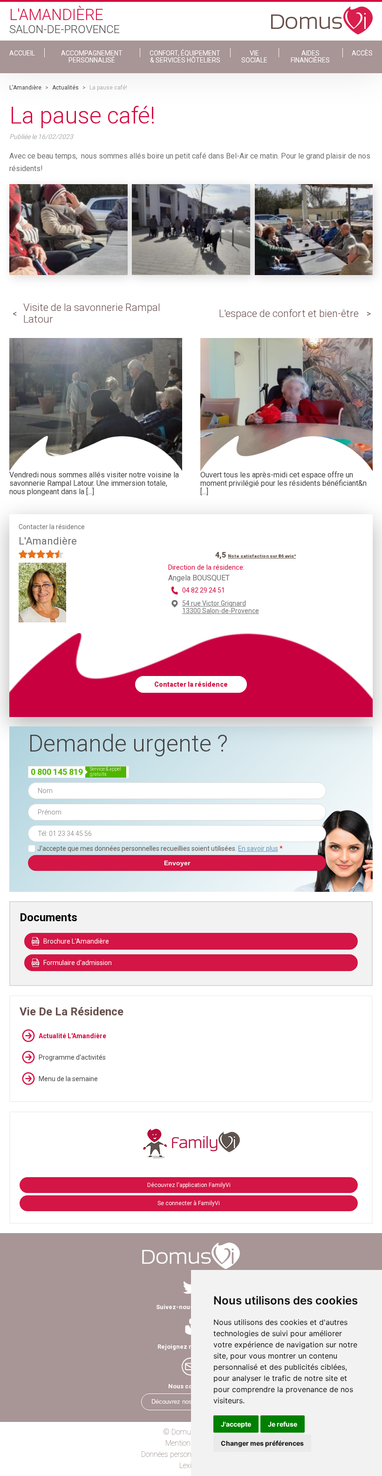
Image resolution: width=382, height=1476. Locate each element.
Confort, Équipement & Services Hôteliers (185, 56)
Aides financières (310, 56)
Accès (362, 53)
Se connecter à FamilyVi (188, 1203)
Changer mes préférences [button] (262, 1443)
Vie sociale (254, 56)
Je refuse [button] (282, 1424)
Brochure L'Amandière (76, 941)
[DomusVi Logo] (322, 16)
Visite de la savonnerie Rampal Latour (91, 313)
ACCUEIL (22, 53)
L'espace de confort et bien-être (289, 313)
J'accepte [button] (236, 1424)
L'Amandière (25, 87)
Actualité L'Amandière (72, 1036)
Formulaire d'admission (77, 962)
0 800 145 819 (57, 772)
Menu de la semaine (68, 1079)
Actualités (65, 87)
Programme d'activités (72, 1057)
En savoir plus (258, 848)
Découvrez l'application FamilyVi (189, 1185)
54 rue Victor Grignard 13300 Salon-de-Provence (220, 607)
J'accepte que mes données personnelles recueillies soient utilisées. (160, 848)
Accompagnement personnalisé (92, 56)
